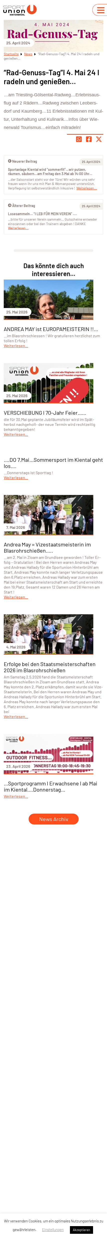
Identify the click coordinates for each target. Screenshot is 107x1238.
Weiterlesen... (18, 228)
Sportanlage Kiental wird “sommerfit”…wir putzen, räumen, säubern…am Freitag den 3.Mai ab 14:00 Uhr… (50, 171)
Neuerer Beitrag (24, 161)
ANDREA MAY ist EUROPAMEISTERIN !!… (51, 329)
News (28, 54)
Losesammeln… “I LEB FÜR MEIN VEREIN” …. (42, 214)
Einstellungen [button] (53, 1229)
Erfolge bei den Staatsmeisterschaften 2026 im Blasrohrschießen (50, 667)
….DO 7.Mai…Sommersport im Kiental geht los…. (53, 462)
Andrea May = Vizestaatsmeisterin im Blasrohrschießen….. (47, 547)
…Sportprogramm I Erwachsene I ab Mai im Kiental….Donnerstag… (50, 786)
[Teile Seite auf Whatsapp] (78, 139)
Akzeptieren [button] (81, 1230)
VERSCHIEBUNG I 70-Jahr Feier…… (45, 412)
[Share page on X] (98, 139)
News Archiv (53, 819)
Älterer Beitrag (23, 206)
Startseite (11, 54)
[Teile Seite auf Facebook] (88, 139)
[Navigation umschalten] (101, 10)
